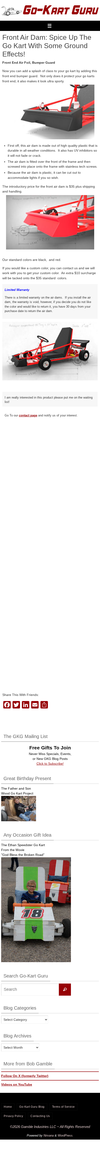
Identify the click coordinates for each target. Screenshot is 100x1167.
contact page (28, 415)
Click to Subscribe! (50, 763)
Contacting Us (40, 1116)
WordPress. (65, 1135)
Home (8, 1106)
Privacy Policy (13, 1116)
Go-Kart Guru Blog (32, 1106)
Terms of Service (63, 1106)
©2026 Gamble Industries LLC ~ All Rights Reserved (50, 1127)
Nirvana (48, 1135)
